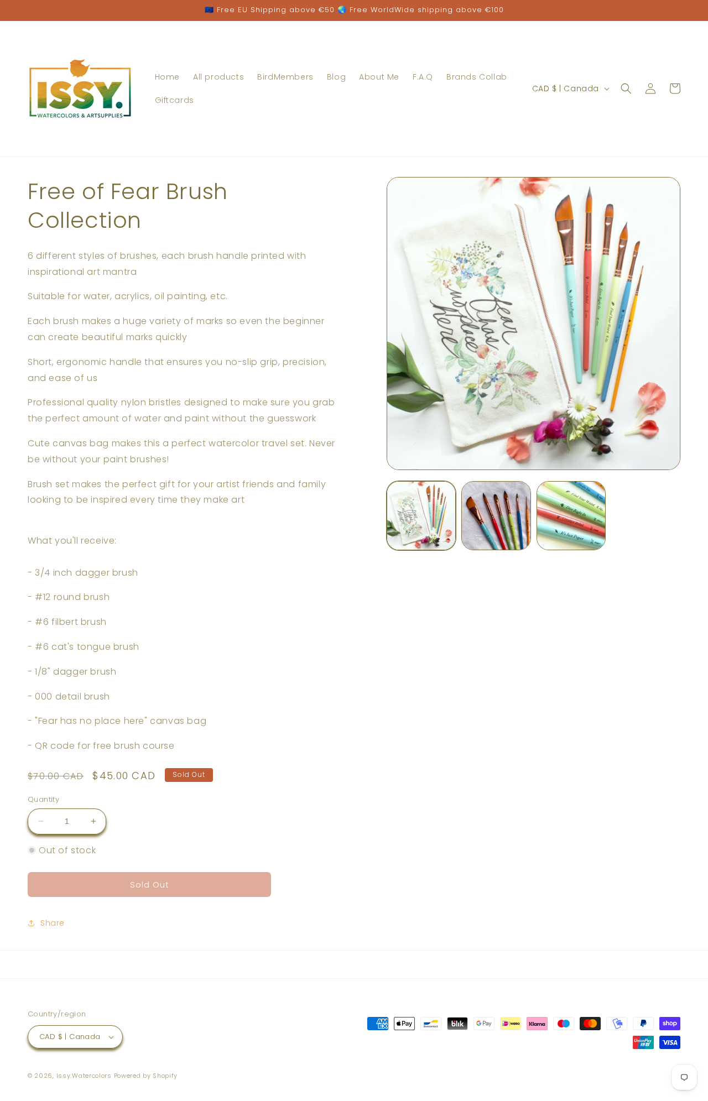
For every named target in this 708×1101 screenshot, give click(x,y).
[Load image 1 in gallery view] (421, 515)
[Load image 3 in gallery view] (571, 515)
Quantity (43, 799)
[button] (626, 88)
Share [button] (52, 922)
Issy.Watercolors (84, 1075)
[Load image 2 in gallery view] (495, 515)
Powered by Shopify (146, 1075)
